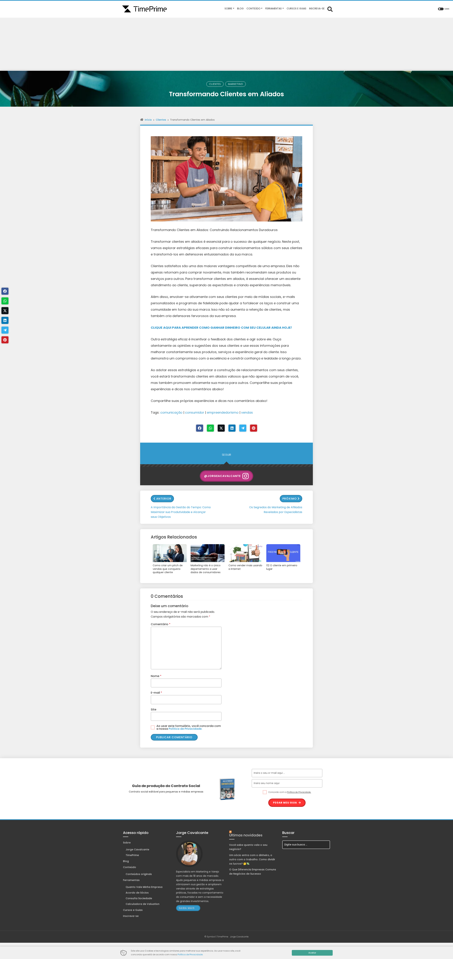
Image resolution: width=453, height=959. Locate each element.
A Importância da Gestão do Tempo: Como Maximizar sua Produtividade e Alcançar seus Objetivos (181, 512)
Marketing (235, 84)
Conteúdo (129, 867)
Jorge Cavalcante (137, 849)
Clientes (215, 84)
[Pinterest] (253, 428)
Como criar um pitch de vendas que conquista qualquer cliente (168, 569)
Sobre (127, 842)
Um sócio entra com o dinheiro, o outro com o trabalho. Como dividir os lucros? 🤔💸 (252, 859)
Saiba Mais (186, 908)
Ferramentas (131, 880)
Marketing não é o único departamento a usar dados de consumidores (205, 569)
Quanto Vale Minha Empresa (144, 887)
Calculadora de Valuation (142, 904)
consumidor (194, 412)
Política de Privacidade (190, 954)
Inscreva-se (131, 916)
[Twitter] (221, 428)
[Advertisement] (226, 44)
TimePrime (132, 855)
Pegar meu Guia (285, 802)
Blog (126, 861)
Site (153, 709)
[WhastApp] (210, 428)
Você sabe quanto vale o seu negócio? (248, 847)
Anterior (163, 499)
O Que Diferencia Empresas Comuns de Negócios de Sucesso (252, 872)
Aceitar (312, 952)
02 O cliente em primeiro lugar (281, 567)
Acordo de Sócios (137, 892)
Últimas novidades (245, 835)
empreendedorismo (223, 412)
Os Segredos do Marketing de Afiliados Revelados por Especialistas (275, 509)
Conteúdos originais (139, 874)
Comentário (160, 624)
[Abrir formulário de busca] (330, 9)
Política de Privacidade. (185, 729)
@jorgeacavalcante (222, 476)
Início (148, 120)
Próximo (289, 499)
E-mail (156, 693)
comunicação (171, 412)
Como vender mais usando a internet (245, 567)
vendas (247, 412)
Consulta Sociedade (139, 898)
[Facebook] (199, 428)
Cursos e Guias (133, 910)
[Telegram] (242, 428)
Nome (156, 676)
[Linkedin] (232, 428)
